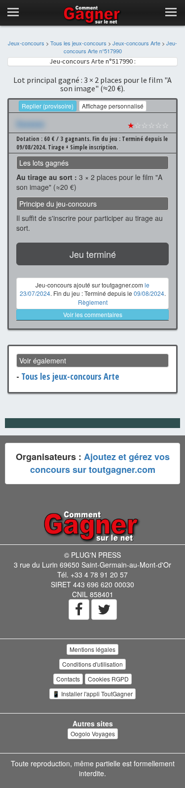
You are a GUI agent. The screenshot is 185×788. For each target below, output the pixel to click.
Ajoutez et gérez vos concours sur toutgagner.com (100, 463)
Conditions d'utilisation (92, 664)
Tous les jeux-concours (78, 43)
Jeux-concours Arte (136, 43)
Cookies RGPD (108, 679)
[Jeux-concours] (92, 525)
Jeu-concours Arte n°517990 (121, 47)
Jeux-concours (26, 43)
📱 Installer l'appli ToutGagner (92, 693)
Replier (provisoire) (48, 106)
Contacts (68, 679)
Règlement (93, 302)
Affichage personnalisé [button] (113, 106)
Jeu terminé (93, 254)
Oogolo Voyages (93, 733)
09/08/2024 (149, 293)
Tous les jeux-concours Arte (70, 376)
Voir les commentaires (92, 314)
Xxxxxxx (30, 124)
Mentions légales (92, 649)
